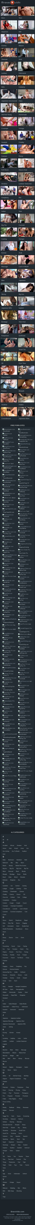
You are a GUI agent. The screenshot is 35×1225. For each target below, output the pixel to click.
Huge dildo (14, 995)
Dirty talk (10, 923)
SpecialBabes (7, 811)
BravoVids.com (12, 2)
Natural (5, 1067)
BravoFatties (22, 561)
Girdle (16, 972)
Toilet (9, 1165)
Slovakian (5, 1130)
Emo (17, 937)
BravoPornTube (23, 487)
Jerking (11, 1027)
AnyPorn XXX (7, 648)
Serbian (5, 1122)
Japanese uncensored (9, 1024)
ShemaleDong (22, 437)
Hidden (4, 992)
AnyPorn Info (22, 574)
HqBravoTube (22, 570)
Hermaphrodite (20, 989)
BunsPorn (21, 700)
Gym (10, 980)
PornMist (5, 656)
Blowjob (5, 874)
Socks (20, 1133)
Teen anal (10, 1159)
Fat (3, 949)
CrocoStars (22, 670)
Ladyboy (12, 1038)
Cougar (12, 903)
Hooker (20, 992)
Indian (4, 1004)
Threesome (12, 1162)
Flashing (5, 955)
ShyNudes (21, 504)
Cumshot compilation (16, 911)
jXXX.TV (5, 773)
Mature (14, 1052)
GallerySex (22, 638)
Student (25, 1145)
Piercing (11, 1090)
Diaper (26, 920)
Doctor (18, 923)
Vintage (12, 1182)
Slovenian (13, 1130)
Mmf (9, 1058)
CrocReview (22, 608)
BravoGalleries (23, 764)
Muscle (5, 1061)
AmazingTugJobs (8, 690)
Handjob (10, 986)
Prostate (17, 1096)
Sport (18, 1139)
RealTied (5, 595)
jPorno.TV (5, 786)
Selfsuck (20, 1119)
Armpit (16, 848)
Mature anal (22, 1052)
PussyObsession (7, 478)
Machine (5, 1050)
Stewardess (20, 1142)
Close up (5, 897)
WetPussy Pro (23, 751)
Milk (4, 1058)
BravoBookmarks (23, 432)
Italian (4, 1012)
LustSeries (6, 603)
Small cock (22, 1130)
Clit (24, 894)
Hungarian (22, 995)
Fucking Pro (22, 537)
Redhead (11, 1107)
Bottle (24, 874)
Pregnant (10, 1096)
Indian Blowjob (13, 1004)
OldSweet (21, 696)
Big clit (12, 868)
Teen (4, 1159)
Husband (5, 998)
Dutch (4, 932)
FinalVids (5, 684)
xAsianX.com (22, 587)
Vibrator (5, 1182)
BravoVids (6, 502)
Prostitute (25, 1096)
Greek (18, 978)
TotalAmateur (22, 777)
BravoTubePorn (23, 613)
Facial (13, 946)
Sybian (18, 1150)
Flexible (12, 955)
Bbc (12, 862)
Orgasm (5, 1078)
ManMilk (5, 529)
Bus (19, 880)
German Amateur (14, 969)
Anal (25, 845)
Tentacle (18, 1159)
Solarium (5, 1136)
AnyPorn (5, 713)
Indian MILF (6, 1006)
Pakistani (5, 1087)
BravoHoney (22, 520)
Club (18, 897)
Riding (18, 1107)
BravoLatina (6, 803)
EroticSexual (6, 486)
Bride (10, 877)
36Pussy (21, 473)
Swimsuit (27, 1147)
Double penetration (8, 929)
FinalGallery (22, 717)
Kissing (5, 1032)
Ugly (4, 1173)
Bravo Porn (22, 496)
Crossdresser (6, 908)
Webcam (5, 1188)
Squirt (4, 1142)
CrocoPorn (21, 790)
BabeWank (6, 491)
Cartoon (17, 885)
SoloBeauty (22, 491)
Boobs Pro (21, 674)
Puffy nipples (12, 1099)
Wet (19, 1188)
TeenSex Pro (6, 694)
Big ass (5, 868)
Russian (11, 1110)
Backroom (11, 860)
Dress (26, 929)
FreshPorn (21, 781)
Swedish (19, 1147)
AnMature (21, 566)
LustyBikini (6, 635)
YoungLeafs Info (23, 441)
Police (24, 1090)
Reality (4, 1107)
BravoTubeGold (23, 802)
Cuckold (15, 908)
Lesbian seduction (22, 1041)
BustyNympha (7, 482)
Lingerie (5, 1044)
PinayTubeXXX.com (8, 512)
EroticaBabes (6, 730)
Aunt (4, 854)
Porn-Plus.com (7, 533)
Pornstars (16, 1093)
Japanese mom (20, 1021)
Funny (27, 957)
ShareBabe (22, 649)
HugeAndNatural (7, 752)
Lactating (5, 1038)
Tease (27, 1156)
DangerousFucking (24, 547)
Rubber (5, 1110)
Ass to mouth (15, 851)
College (25, 897)
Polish (4, 1093)
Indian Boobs (23, 1004)
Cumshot (5, 911)
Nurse (9, 1070)
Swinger (5, 1150)
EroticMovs (6, 586)
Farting (25, 946)
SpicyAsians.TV (23, 515)
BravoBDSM (6, 725)
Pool (10, 1093)
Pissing (18, 1090)
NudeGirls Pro (22, 591)
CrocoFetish (6, 794)
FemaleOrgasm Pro (24, 631)
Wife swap (11, 1191)
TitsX (27, 511)
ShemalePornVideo (8, 671)
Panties (13, 1087)
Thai (25, 1159)
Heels (11, 989)
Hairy (4, 986)
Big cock (18, 868)
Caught (12, 888)
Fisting (26, 952)
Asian (22, 848)
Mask (16, 1050)
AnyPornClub (22, 456)
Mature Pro (6, 461)
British (16, 877)
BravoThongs (6, 599)
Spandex (17, 1136)
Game (11, 966)
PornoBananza (23, 583)
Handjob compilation (21, 986)
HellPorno (5, 439)
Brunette (22, 877)
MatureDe (5, 717)
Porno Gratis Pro (23, 553)
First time (19, 952)
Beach (4, 865)
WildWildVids (6, 495)
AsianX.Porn (22, 768)
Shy (19, 1127)
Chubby (5, 894)
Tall (4, 1156)
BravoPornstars (7, 456)
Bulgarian (12, 880)
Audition (24, 851)
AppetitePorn (22, 807)
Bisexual (10, 871)
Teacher (21, 1156)
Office (4, 1075)
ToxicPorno (6, 824)
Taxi (15, 1156)
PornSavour (6, 721)
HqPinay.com (22, 738)
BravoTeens (22, 604)
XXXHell (21, 743)
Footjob (25, 955)
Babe (4, 860)
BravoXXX (21, 687)
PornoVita (21, 460)
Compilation (6, 900)
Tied (19, 1162)
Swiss (11, 1150)
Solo (11, 1136)
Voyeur (18, 1182)
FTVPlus (21, 657)
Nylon (15, 1070)
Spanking (5, 1139)
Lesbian (12, 1041)
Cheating (5, 891)
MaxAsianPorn (23, 747)
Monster (27, 1058)
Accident (5, 845)
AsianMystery (22, 815)
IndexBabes (6, 616)
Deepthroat (18, 920)
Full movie (20, 957)
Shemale (19, 1122)
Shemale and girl (7, 1124)
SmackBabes (22, 785)
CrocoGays (6, 756)
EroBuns (21, 798)
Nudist (26, 1067)
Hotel (26, 992)
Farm (19, 946)
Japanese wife (22, 1024)
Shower (13, 1127)
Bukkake (5, 880)
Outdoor (5, 1081)
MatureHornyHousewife (9, 737)
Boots (18, 874)
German (5, 969)
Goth (26, 975)
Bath (26, 860)
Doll (4, 926)
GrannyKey (6, 799)
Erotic (22, 937)
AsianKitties (22, 824)
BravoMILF (6, 444)
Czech (4, 914)
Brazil (4, 877)
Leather (5, 1041)
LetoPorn (21, 557)
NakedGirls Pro (7, 679)
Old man (26, 1075)
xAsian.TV (6, 675)
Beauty (11, 865)
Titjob (4, 1165)
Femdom (15, 949)
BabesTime (6, 816)
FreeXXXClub (22, 794)
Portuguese (25, 1093)
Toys (15, 1165)
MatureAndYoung (23, 447)
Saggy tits (6, 1116)
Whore (24, 1188)
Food (18, 955)
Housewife (5, 995)
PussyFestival (7, 591)
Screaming (26, 1116)
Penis (4, 1090)
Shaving (12, 1122)
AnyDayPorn (6, 612)
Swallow (12, 1147)
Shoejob (17, 1124)
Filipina (5, 952)
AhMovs (5, 521)
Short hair (5, 1127)
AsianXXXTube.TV (24, 483)
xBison (13, 497)
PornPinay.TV (7, 652)
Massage (23, 1050)
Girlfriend (22, 972)
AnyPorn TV (22, 666)
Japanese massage (8, 1021)
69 (3, 839)
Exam (4, 940)
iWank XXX (6, 506)
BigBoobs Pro (7, 820)
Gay (25, 966)
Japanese (5, 1018)
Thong (4, 1162)
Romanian (25, 1107)
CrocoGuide (22, 532)
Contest (5, 903)
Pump (20, 1099)
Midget (12, 1055)
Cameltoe (5, 885)
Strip (19, 1145)
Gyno (15, 980)
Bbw (17, 862)
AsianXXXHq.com (24, 644)
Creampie (5, 906)
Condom (14, 900)
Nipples (11, 1067)
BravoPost (21, 704)
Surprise (5, 1147)
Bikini (4, 871)
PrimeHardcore (23, 661)
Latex (19, 1038)
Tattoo (9, 1156)
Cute (26, 911)
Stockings (5, 1145)
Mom (14, 1058)
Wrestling (19, 1191)
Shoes (24, 1124)
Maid (11, 1050)
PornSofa (5, 741)
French (13, 957)
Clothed (12, 897)
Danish (11, 920)
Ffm (27, 949)
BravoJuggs (22, 691)
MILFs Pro (21, 811)
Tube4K (5, 544)
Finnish (11, 952)
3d (7, 839)
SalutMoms (22, 713)
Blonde (24, 871)
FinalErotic (6, 548)
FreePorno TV (7, 769)
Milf (17, 1055)
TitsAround (6, 516)
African (12, 845)
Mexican (5, 1055)
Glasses (5, 975)
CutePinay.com (23, 653)
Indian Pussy (15, 1006)
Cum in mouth (24, 908)
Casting (24, 885)
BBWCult (5, 639)
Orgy (25, 1078)
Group (4, 980)
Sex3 (12, 463)
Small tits (5, 1133)
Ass (28, 848)
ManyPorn (6, 565)
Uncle (9, 1173)
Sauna (18, 1116)
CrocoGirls (21, 578)
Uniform (25, 1173)
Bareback (19, 860)
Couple (18, 903)
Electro (11, 937)
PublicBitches (7, 665)
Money (20, 1058)
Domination (11, 926)
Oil (9, 1075)
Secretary (5, 1119)
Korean (18, 1032)
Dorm (17, 926)
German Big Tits (7, 972)
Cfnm (25, 888)
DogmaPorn (22, 708)
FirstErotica (6, 643)
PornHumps (6, 746)
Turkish (27, 1165)
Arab (10, 848)
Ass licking (6, 851)
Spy (24, 1139)
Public (4, 1099)
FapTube (5, 608)
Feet (8, 949)
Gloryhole (12, 975)
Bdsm (22, 862)
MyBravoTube (7, 452)
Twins (4, 1168)
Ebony (4, 937)
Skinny (24, 1127)
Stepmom (11, 1142)
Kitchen (12, 1032)
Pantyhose (20, 1087)
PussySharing (7, 807)
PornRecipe (6, 698)
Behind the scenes (21, 865)
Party (27, 1087)
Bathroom (5, 862)
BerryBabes (6, 472)
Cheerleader (13, 891)
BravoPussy (6, 448)
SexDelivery (6, 561)
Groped (25, 978)
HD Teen (5, 989)
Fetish (21, 949)
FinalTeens (6, 764)
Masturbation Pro (7, 704)
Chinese (22, 891)
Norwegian (19, 1067)
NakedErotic (6, 582)
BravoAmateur (23, 734)
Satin (12, 1116)
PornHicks (21, 755)
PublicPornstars (23, 621)
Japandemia (6, 708)
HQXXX (5, 435)
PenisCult (5, 573)
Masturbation (6, 1052)
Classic (19, 894)
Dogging (24, 923)
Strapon (13, 1145)
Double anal (25, 926)
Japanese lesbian (16, 1018)
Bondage (12, 874)
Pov (4, 1096)
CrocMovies (6, 525)
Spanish (25, 1136)
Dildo (4, 923)
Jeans (4, 1027)
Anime (4, 848)
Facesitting (6, 946)
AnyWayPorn (22, 725)
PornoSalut (22, 500)
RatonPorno (6, 661)
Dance (4, 920)
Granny (12, 978)
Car (12, 885)
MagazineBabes (7, 556)
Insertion (5, 1009)
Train (21, 1165)
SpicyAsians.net (23, 730)
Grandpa (5, 978)
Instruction (13, 1009)
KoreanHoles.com (8, 539)
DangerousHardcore (8, 622)
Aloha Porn (22, 464)
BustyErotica (22, 617)
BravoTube (6, 782)
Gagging (5, 966)
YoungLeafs (22, 541)
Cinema (12, 894)
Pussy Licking (6, 1101)
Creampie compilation (16, 906)
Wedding (12, 1188)
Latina (25, 1038)
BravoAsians (6, 431)
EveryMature (22, 468)
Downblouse (19, 929)
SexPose (21, 477)
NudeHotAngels (7, 468)
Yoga (4, 1196)
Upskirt (5, 1176)
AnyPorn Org (22, 760)
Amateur (19, 845)
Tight (24, 1162)
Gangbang (19, 966)
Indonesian (25, 1006)
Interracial (21, 1009)
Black (17, 871)
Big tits (26, 868)
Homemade (12, 992)
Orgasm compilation (15, 1078)
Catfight (5, 888)
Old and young (17, 1075)
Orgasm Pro (6, 552)
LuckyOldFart (22, 528)
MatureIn (21, 524)
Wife (4, 1191)
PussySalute (22, 721)
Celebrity (18, 888)
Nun (4, 1070)
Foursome (5, 957)
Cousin (25, 903)
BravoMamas (6, 569)
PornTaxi (21, 600)
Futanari (5, 960)
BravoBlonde (6, 760)
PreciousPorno (7, 790)
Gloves (20, 975)
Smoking (13, 1133)
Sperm (12, 1139)
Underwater (17, 1173)
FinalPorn (21, 596)
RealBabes (22, 508)
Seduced (13, 1119)
